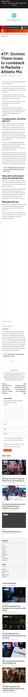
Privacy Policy (11, 3)
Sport (3, 476)
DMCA (16, 3)
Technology (4, 554)
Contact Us (14, 5)
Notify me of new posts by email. (12, 446)
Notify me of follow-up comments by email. (13, 444)
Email (5, 428)
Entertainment (5, 558)
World (3, 549)
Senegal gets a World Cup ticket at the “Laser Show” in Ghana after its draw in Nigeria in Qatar (20, 388)
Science (4, 552)
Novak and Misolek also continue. (12, 531)
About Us (5, 3)
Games (3, 684)
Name (5, 424)
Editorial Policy (22, 3)
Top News (4, 547)
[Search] (26, 31)
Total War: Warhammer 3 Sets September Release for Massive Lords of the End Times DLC (13, 688)
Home (3, 545)
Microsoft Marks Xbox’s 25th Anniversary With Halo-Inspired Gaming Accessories (14, 635)
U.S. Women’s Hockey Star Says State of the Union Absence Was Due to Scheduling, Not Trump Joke (13, 506)
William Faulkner (12, 482)
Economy (4, 551)
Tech (3, 631)
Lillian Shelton (5, 75)
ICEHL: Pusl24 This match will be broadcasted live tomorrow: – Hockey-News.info (7, 388)
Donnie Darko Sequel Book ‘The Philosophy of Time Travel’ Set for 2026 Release (13, 608)
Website (5, 433)
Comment (6, 404)
